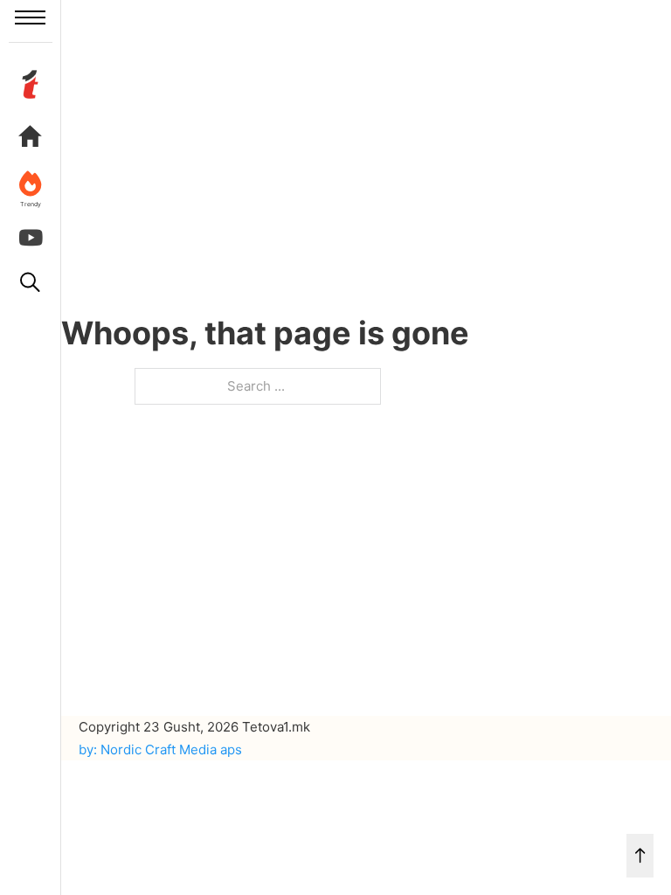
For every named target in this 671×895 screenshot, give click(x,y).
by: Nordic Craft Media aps (160, 749)
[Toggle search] (30, 282)
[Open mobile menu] (30, 17)
